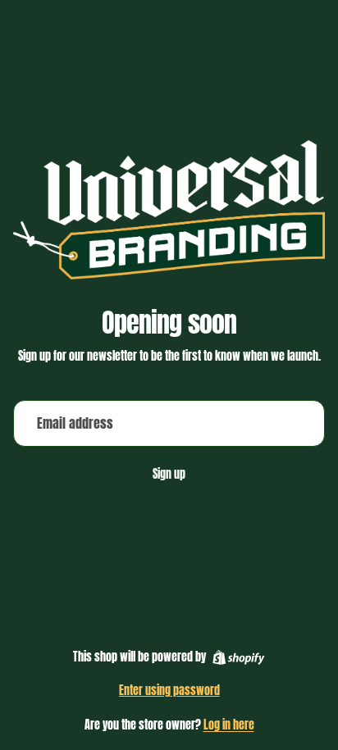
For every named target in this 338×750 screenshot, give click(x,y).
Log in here (228, 725)
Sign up (169, 474)
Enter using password (169, 690)
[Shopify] (238, 657)
